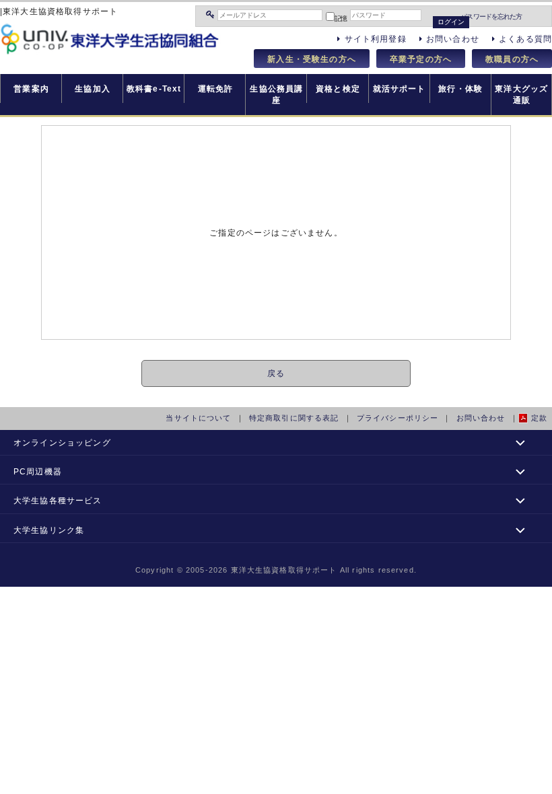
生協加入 (92, 88)
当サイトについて (198, 418)
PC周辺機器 (37, 471)
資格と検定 (338, 88)
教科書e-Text (154, 88)
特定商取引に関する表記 (294, 418)
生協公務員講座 (276, 94)
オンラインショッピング (62, 442)
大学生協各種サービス (57, 500)
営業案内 (31, 88)
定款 (539, 418)
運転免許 (216, 88)
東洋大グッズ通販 (521, 94)
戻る (276, 373)
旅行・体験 (460, 88)
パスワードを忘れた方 (491, 16)
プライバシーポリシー (398, 418)
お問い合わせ (481, 418)
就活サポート (399, 88)
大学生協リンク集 (48, 530)
